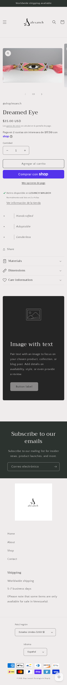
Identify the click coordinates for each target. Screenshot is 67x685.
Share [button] (10, 249)
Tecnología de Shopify (42, 678)
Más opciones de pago (33, 183)
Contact (12, 559)
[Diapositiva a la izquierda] (25, 94)
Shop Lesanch (28, 678)
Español (32, 651)
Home (11, 533)
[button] (5, 22)
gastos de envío (14, 126)
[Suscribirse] (55, 466)
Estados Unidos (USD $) (32, 632)
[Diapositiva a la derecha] (42, 94)
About (11, 542)
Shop (10, 550)
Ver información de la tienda (24, 203)
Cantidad (7, 143)
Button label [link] (24, 386)
